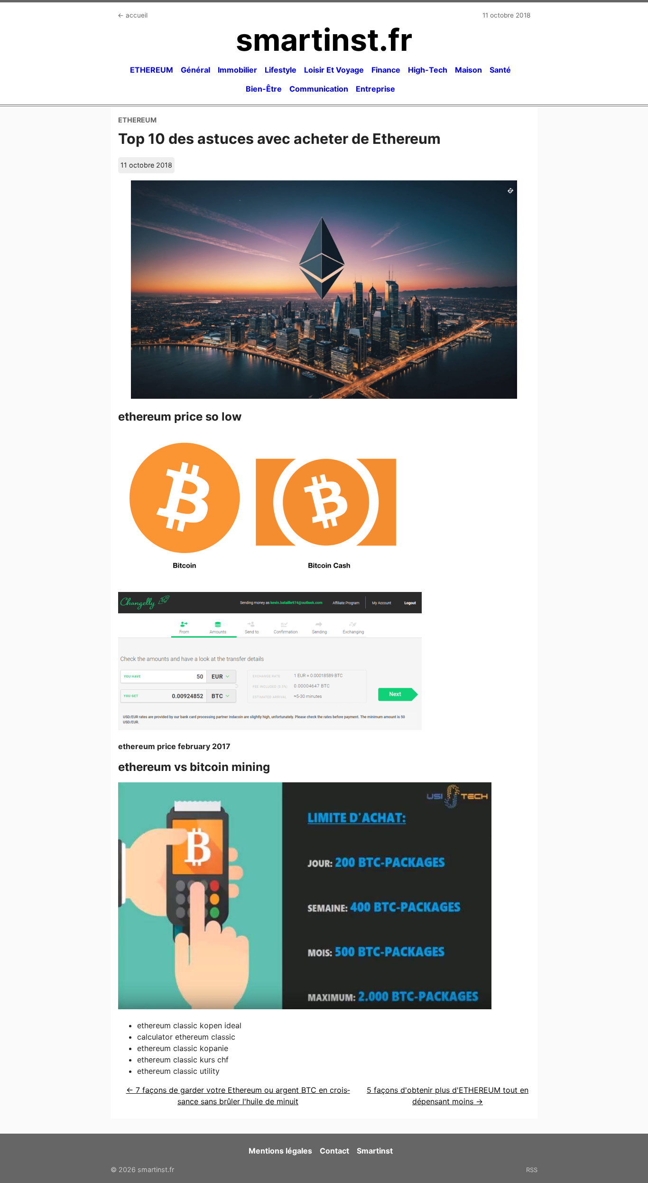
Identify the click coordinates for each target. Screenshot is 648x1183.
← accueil (133, 15)
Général (195, 70)
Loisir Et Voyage (334, 70)
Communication (318, 89)
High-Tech (427, 70)
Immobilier (237, 70)
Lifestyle (280, 70)
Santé (500, 70)
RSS (531, 1170)
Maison (468, 70)
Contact (334, 1150)
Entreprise (375, 89)
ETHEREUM (151, 70)
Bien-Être (264, 89)
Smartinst (375, 1150)
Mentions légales (280, 1150)
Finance (385, 70)
